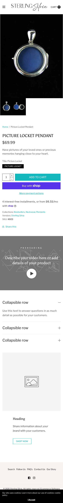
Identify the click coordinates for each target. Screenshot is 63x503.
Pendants (40, 212)
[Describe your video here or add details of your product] (31, 277)
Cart (54, 7)
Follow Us (21, 469)
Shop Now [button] (22, 441)
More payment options (31, 193)
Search (11, 469)
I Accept (31, 500)
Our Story (51, 469)
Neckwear (30, 212)
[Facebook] (29, 478)
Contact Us (39, 469)
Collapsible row (15, 302)
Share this (11, 226)
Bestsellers (19, 212)
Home (5, 127)
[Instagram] (34, 478)
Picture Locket (13, 165)
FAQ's (30, 469)
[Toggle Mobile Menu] (5, 7)
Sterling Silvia (17, 215)
